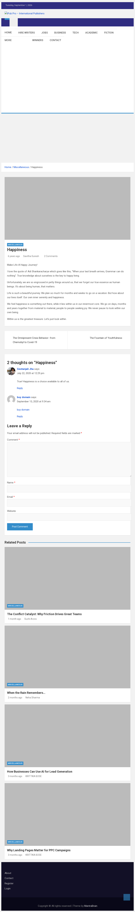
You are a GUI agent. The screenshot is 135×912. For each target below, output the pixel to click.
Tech (75, 32)
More (8, 40)
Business (60, 32)
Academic (91, 32)
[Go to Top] (126, 897)
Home (8, 32)
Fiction (109, 32)
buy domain (23, 397)
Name (11, 482)
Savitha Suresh (31, 256)
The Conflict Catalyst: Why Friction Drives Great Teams (44, 614)
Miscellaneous (15, 245)
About (8, 873)
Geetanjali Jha (25, 368)
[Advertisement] (67, 138)
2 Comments (51, 256)
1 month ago (14, 619)
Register (9, 883)
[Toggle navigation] (14, 22)
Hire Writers (26, 32)
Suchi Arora (30, 619)
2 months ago (15, 697)
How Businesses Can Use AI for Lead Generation (39, 771)
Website (11, 511)
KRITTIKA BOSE (34, 776)
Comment (13, 439)
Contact (55, 40)
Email (11, 496)
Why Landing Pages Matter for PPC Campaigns (38, 850)
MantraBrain (90, 905)
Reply (20, 388)
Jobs (44, 32)
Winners (37, 40)
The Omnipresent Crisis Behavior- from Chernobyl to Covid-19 (34, 340)
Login (8, 888)
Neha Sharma (33, 697)
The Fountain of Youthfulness (106, 337)
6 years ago (14, 256)
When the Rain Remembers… (26, 692)
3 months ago (15, 776)
